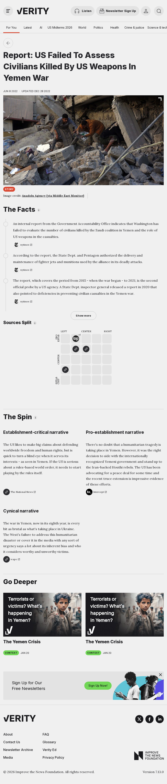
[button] (75, 338)
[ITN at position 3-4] (86, 349)
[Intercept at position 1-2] (65, 369)
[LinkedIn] (160, 719)
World (82, 27)
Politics (98, 27)
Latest (28, 27)
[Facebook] (149, 719)
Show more (83, 315)
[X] (139, 719)
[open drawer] (8, 11)
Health (114, 27)
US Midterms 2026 (60, 27)
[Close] (160, 674)
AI (41, 27)
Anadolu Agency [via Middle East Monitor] (53, 196)
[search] (159, 11)
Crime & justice (134, 27)
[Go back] (8, 43)
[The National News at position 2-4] (75, 349)
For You (11, 27)
